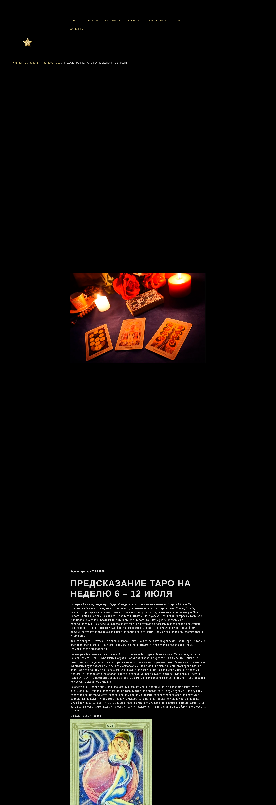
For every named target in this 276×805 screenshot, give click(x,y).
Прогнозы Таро (51, 62)
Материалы (31, 62)
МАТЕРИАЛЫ (112, 20)
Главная (17, 62)
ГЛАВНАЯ (75, 20)
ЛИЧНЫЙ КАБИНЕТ (160, 20)
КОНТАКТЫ (76, 29)
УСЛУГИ (93, 20)
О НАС (182, 20)
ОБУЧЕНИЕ (134, 20)
